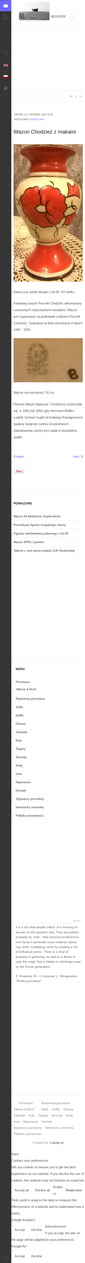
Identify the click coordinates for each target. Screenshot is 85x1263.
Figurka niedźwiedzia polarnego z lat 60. (41, 533)
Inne (19, 774)
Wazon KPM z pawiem (29, 542)
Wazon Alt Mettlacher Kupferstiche (37, 516)
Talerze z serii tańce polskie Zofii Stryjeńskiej (44, 550)
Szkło (19, 707)
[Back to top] (5, 1257)
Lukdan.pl (56, 1142)
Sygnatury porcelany (30, 799)
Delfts (20, 715)
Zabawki (21, 732)
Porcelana (36, 119)
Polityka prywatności (30, 815)
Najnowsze (23, 782)
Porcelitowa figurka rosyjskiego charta (40, 525)
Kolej (19, 765)
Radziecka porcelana (30, 698)
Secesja (21, 757)
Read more (74, 1190)
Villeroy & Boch (26, 689)
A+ (70, 96)
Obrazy (21, 723)
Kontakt (21, 790)
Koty (19, 740)
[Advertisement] (48, 58)
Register (58, 16)
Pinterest (5, 88)
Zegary (21, 748)
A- (80, 96)
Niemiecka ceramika (30, 807)
